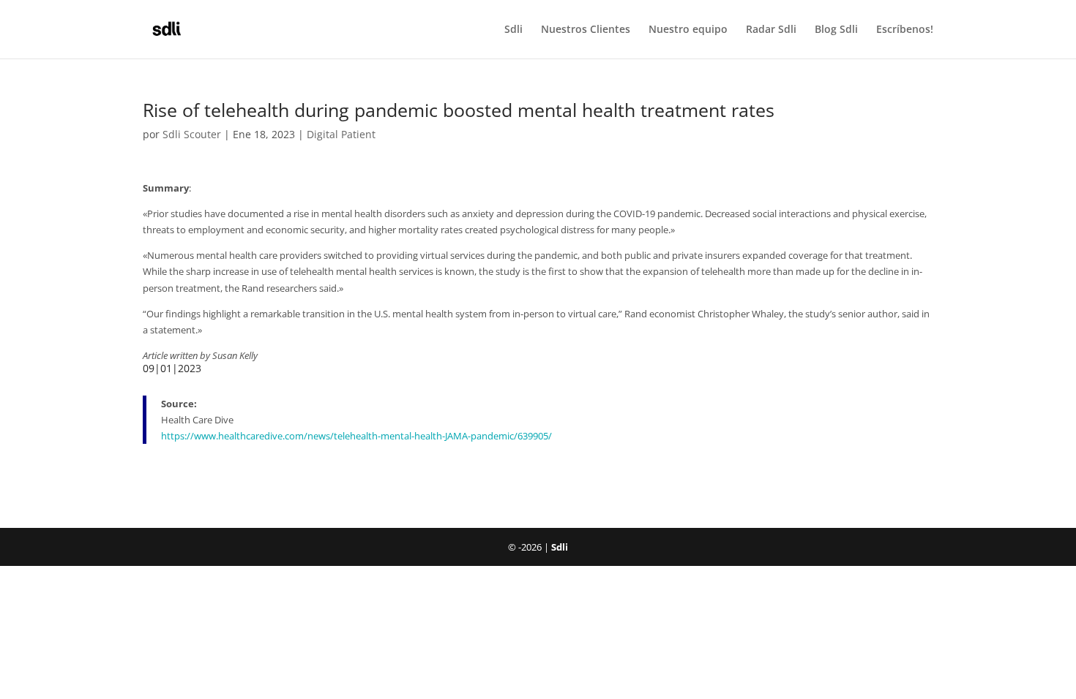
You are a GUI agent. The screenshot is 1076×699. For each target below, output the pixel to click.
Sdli (513, 30)
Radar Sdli (771, 30)
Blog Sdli (836, 30)
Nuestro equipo (688, 30)
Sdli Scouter (191, 134)
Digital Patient (341, 134)
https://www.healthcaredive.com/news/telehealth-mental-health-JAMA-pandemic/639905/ (356, 435)
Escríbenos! (904, 30)
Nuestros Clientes (585, 30)
